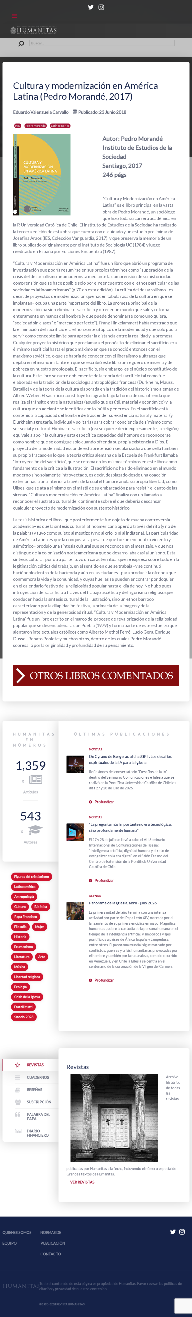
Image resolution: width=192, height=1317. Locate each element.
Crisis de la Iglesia (27, 997)
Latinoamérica (60, 125)
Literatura (22, 957)
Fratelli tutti (23, 1007)
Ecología (20, 987)
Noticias (95, 749)
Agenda (95, 895)
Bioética (40, 907)
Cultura (20, 907)
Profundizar (104, 802)
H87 (17, 125)
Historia (20, 937)
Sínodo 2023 (24, 1017)
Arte (41, 957)
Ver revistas (82, 1182)
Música (19, 967)
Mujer (39, 927)
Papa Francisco (25, 917)
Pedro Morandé (36, 125)
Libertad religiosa (27, 977)
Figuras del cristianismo (31, 877)
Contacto (50, 1254)
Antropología (24, 897)
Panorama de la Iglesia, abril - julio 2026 (123, 902)
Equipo (9, 1243)
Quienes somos (17, 1232)
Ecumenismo (23, 947)
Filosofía (20, 927)
